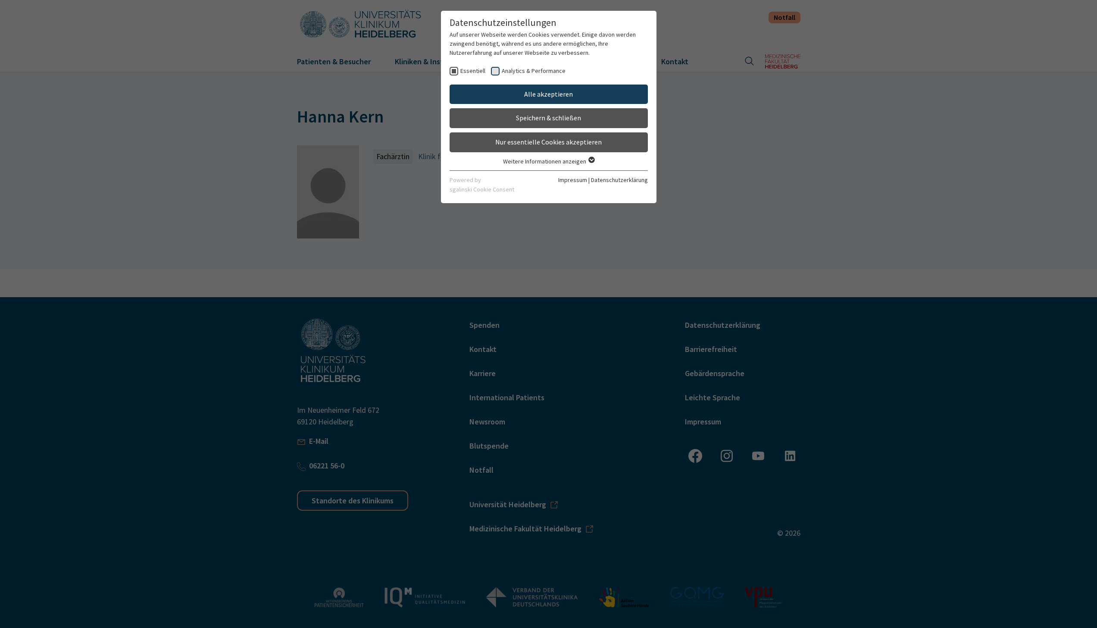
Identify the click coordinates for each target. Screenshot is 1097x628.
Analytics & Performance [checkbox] (534, 71)
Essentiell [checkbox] (472, 71)
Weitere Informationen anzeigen (545, 161)
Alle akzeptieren (548, 94)
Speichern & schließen (548, 117)
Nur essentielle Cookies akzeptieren (548, 142)
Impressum (572, 180)
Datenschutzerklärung (619, 180)
